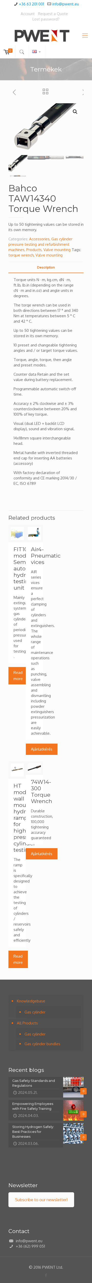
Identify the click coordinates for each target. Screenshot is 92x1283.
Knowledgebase (31, 1001)
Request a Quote (53, 13)
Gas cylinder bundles (42, 1043)
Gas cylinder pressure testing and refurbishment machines (40, 244)
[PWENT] (46, 35)
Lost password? (46, 19)
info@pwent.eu (65, 4)
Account (28, 13)
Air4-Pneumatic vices (46, 555)
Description (46, 267)
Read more (18, 675)
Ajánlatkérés (41, 749)
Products (34, 249)
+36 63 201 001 (31, 4)
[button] (75, 111)
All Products (27, 1023)
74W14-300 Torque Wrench (41, 791)
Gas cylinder (35, 1012)
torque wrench (21, 255)
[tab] (46, 267)
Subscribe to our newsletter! (41, 1199)
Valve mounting (57, 249)
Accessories (39, 239)
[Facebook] (46, 1275)
